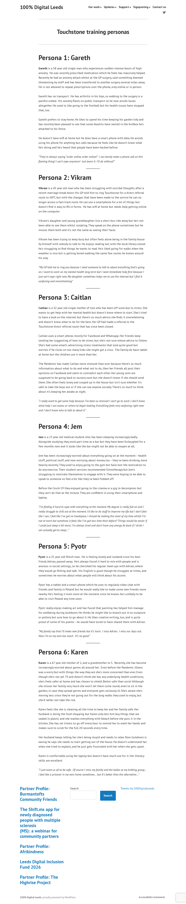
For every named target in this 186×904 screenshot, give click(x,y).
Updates (109, 7)
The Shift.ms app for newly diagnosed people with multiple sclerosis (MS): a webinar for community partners (40, 822)
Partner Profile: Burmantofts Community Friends (38, 794)
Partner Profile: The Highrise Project (39, 879)
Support (124, 7)
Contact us (159, 7)
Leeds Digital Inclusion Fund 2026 (42, 864)
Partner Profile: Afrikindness (35, 848)
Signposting (140, 7)
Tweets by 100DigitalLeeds (137, 788)
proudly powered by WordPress (59, 897)
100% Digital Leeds (41, 7)
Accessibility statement (152, 897)
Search (74, 788)
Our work (94, 7)
